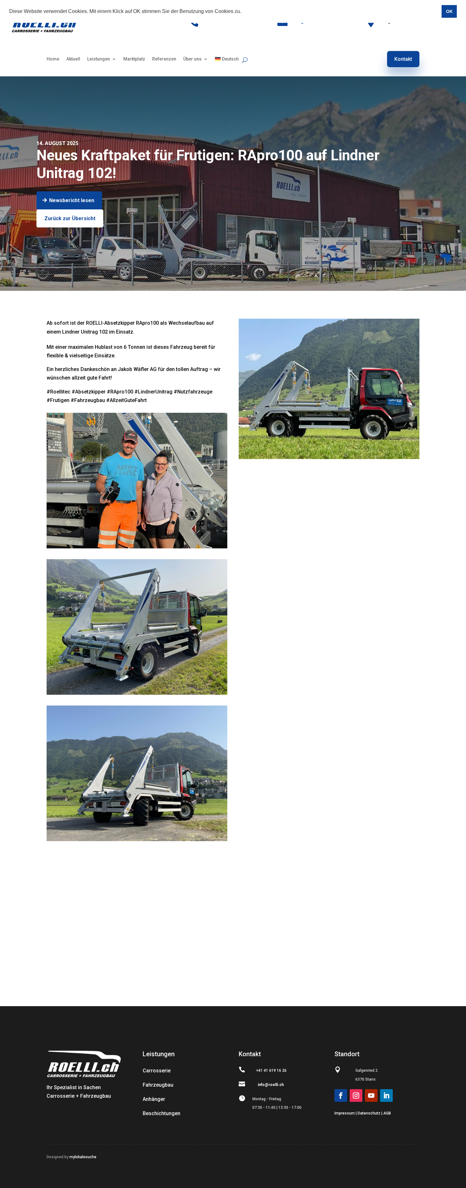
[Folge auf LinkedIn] (386, 1095)
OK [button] (449, 11)
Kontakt (403, 59)
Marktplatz (134, 59)
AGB (387, 1113)
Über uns (192, 59)
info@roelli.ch (271, 1085)
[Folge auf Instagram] (356, 1095)
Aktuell (73, 59)
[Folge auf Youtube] (371, 1095)
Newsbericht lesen (71, 200)
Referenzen (164, 59)
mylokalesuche (82, 1157)
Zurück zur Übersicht (69, 218)
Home (53, 59)
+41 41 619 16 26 (271, 1070)
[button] (243, 12)
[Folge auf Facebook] (340, 1095)
